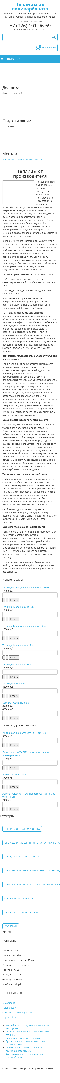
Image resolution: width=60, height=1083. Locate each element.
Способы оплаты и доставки (17, 1012)
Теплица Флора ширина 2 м (17, 645)
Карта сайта (9, 1017)
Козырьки (10, 926)
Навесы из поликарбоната (21, 912)
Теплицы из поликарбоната (22, 828)
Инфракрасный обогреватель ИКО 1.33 (24, 732)
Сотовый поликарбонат (19, 898)
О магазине (8, 1002)
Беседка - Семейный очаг (16, 702)
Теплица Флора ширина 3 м (17, 664)
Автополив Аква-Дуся (14, 774)
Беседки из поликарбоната (21, 856)
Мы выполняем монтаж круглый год (22, 158)
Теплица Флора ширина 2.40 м (19, 606)
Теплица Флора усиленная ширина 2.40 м (25, 587)
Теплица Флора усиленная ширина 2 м (24, 625)
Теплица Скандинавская (15, 683)
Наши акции (9, 1007)
